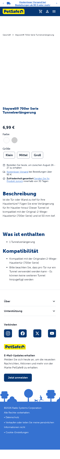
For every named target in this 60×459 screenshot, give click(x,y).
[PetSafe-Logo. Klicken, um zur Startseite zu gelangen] (13, 11)
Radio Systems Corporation (26, 408)
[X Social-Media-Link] (37, 333)
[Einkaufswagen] (40, 11)
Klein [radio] (9, 155)
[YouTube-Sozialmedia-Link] (52, 333)
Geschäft (7, 35)
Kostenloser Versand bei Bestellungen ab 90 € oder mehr (32, 4)
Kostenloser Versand (17, 171)
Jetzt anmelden (18, 377)
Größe (6, 148)
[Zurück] (3, 3)
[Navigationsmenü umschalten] (54, 11)
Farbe (6, 134)
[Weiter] (56, 3)
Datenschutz (12, 417)
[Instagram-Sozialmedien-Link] (8, 333)
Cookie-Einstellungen (17, 432)
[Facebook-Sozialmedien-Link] (23, 333)
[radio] (7, 140)
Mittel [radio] (23, 155)
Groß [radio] (37, 155)
